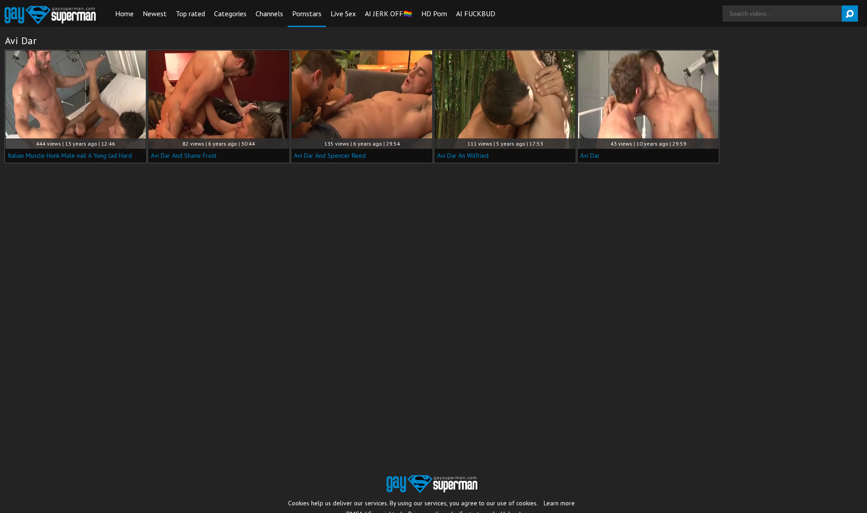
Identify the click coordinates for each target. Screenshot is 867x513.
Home (124, 13)
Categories (230, 13)
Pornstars (307, 13)
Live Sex (343, 13)
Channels (269, 13)
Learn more (559, 503)
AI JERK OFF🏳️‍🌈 (388, 13)
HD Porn (434, 13)
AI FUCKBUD (475, 13)
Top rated (190, 13)
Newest (155, 13)
